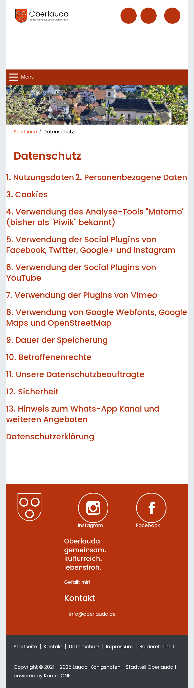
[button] (172, 16)
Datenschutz (84, 646)
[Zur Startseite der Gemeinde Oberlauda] (51, 15)
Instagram (90, 525)
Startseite (25, 131)
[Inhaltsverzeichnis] (148, 16)
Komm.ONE (57, 675)
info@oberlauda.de (92, 614)
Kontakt (53, 646)
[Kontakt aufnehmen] (128, 16)
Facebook (148, 525)
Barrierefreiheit (157, 646)
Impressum (119, 646)
